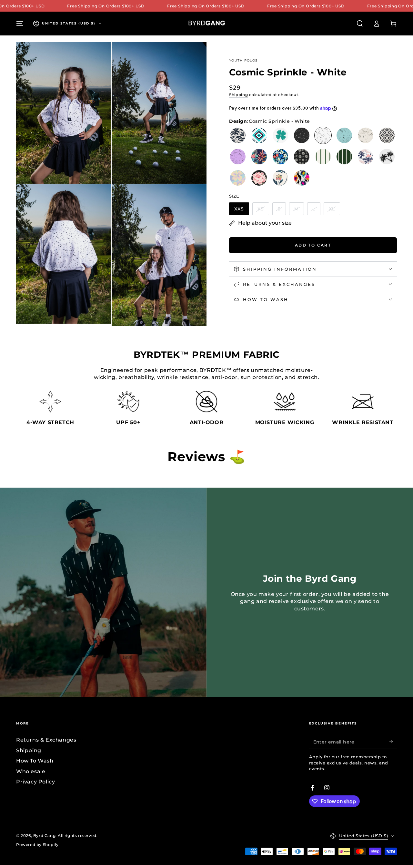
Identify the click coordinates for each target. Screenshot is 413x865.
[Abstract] (238, 135)
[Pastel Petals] (238, 178)
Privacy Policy (35, 782)
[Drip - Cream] (365, 135)
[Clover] (280, 135)
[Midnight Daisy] (301, 156)
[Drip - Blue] (344, 135)
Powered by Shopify (37, 844)
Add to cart (313, 245)
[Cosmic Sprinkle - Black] (301, 135)
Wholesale (30, 771)
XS (260, 209)
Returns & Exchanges (46, 740)
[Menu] (19, 23)
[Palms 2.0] (387, 156)
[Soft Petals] (280, 178)
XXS (239, 209)
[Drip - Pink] (238, 156)
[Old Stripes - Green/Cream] (344, 156)
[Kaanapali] (259, 156)
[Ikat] (387, 135)
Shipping (238, 94)
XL (332, 209)
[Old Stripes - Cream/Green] (323, 156)
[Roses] (259, 178)
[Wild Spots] (301, 178)
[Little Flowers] (280, 156)
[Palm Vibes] (365, 156)
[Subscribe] (393, 741)
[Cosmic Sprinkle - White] (323, 135)
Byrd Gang (44, 835)
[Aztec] (259, 135)
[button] (359, 23)
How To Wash (35, 761)
